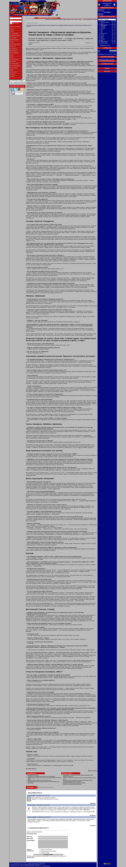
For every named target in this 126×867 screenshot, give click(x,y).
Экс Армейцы (59, 25)
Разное (81, 25)
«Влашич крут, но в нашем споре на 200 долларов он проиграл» (41, 776)
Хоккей (39, 25)
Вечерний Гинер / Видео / (33, 775)
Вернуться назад (92, 770)
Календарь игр (13, 48)
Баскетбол (34, 25)
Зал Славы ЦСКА (14, 63)
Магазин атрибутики (15, 65)
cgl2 (33, 795)
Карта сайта (70, 19)
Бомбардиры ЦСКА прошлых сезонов (107, 54)
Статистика (13, 46)
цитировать (93, 803)
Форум (11, 70)
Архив (95, 19)
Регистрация (12, 26)
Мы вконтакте (13, 72)
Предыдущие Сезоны (105, 45)
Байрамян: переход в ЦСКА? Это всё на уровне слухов (39, 780)
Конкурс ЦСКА (13, 50)
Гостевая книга (13, 67)
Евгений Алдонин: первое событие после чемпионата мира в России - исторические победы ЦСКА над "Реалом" (78, 781)
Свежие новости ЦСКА (32, 23)
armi (33, 805)
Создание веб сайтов (14, 864)
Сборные (53, 25)
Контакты (12, 76)
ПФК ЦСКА (42, 863)
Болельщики (13, 37)
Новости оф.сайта (69, 25)
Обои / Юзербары (14, 52)
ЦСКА (30, 863)
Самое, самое (77, 19)
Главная (12, 29)
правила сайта (30, 857)
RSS (84, 19)
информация (37, 864)
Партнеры (12, 74)
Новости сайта (46, 25)
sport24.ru (33, 768)
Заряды (12, 57)
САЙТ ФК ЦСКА (35, 863)
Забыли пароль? (18, 26)
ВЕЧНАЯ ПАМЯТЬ (14, 40)
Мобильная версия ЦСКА (51, 19)
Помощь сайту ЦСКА (15, 44)
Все (113, 60)
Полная (113, 16)
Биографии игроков (15, 35)
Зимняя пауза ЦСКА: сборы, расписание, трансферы (74, 782)
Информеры (89, 19)
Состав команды (14, 33)
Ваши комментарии (34, 793)
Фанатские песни (14, 59)
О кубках (12, 42)
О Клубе (12, 31)
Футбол (28, 25)
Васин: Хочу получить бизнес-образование (72, 784)
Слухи (76, 25)
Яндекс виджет (63, 19)
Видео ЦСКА (13, 61)
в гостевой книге (32, 833)
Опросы (12, 55)
